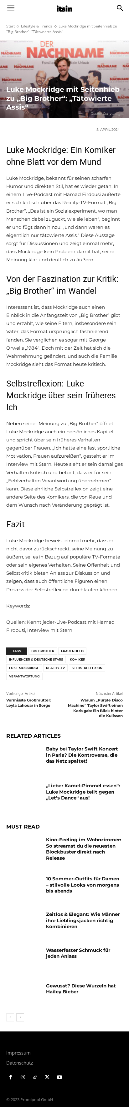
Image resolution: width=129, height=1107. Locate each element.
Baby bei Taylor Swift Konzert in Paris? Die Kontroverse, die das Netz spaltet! (82, 755)
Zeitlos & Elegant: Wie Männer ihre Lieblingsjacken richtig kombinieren (83, 920)
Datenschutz (19, 1063)
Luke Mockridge (24, 668)
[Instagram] (23, 1077)
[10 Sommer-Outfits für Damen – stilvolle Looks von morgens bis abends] (23, 888)
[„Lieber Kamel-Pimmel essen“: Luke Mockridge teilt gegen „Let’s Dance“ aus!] (23, 795)
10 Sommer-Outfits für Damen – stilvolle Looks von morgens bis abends (82, 885)
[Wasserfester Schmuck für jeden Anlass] (23, 959)
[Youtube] (59, 1077)
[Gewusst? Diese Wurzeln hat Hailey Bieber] (23, 995)
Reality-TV (55, 668)
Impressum (18, 1053)
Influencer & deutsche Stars (36, 659)
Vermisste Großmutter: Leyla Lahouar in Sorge (28, 703)
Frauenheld (72, 651)
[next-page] (20, 1017)
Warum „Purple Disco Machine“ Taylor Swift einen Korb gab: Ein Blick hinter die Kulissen (95, 708)
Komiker (77, 659)
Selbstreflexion (87, 668)
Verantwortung (24, 676)
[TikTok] (35, 1077)
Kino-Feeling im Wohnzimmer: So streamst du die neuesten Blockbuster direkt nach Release (83, 849)
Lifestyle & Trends (36, 26)
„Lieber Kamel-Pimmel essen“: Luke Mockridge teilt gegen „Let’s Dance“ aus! (83, 792)
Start (10, 26)
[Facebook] (10, 1077)
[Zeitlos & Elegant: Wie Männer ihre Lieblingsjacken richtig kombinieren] (23, 923)
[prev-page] (10, 1017)
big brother (42, 651)
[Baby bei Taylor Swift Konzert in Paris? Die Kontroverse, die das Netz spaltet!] (23, 758)
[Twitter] (47, 1077)
